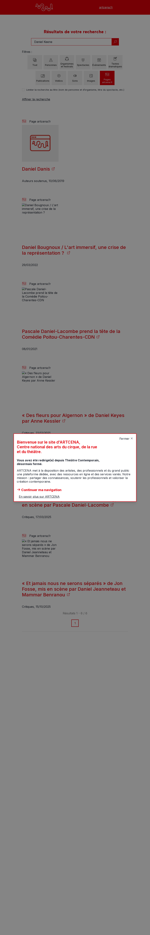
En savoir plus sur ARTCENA (39, 496)
